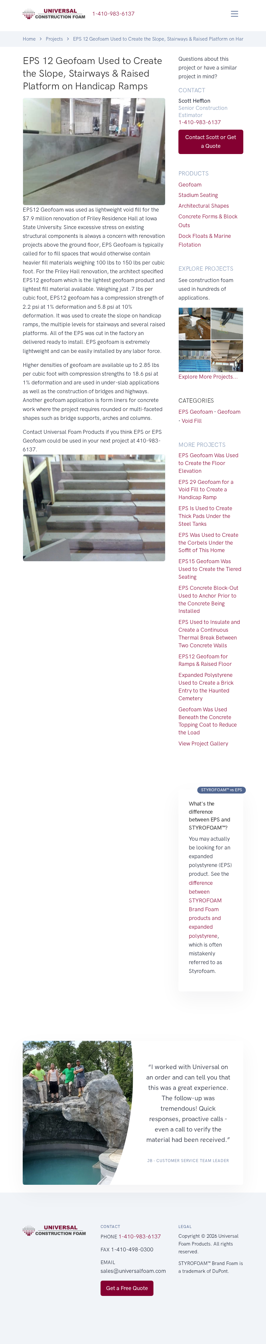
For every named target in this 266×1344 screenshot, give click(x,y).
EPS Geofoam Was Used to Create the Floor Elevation (208, 463)
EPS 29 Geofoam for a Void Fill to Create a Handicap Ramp (206, 490)
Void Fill (192, 421)
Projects (54, 39)
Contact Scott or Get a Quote (210, 141)
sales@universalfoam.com (133, 1271)
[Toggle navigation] (235, 13)
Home (29, 39)
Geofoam (189, 184)
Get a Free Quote (127, 1288)
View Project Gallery (203, 743)
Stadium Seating (198, 195)
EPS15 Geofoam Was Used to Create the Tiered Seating (209, 569)
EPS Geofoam (195, 411)
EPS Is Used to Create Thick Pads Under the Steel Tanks (205, 516)
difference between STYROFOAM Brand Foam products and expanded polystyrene (205, 909)
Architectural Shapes (203, 205)
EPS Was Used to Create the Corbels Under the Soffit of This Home (208, 543)
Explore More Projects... (208, 376)
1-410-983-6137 (199, 122)
